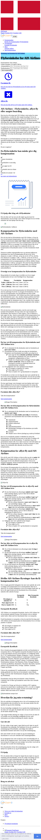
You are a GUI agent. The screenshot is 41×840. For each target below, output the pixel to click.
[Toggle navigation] (15, 37)
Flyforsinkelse (24, 42)
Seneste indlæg (9, 48)
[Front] (6, 804)
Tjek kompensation (7, 70)
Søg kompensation (10, 50)
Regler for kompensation (12, 42)
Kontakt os (8, 813)
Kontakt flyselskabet (11, 45)
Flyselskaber (8, 43)
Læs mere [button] (5, 838)
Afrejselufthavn (5, 66)
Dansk (3, 33)
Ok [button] (37, 836)
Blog (6, 47)
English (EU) (9, 33)
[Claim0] (7, 36)
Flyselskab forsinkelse (11, 823)
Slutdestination (5, 68)
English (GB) (17, 33)
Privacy (7, 816)
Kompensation (9, 40)
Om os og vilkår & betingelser (14, 811)
